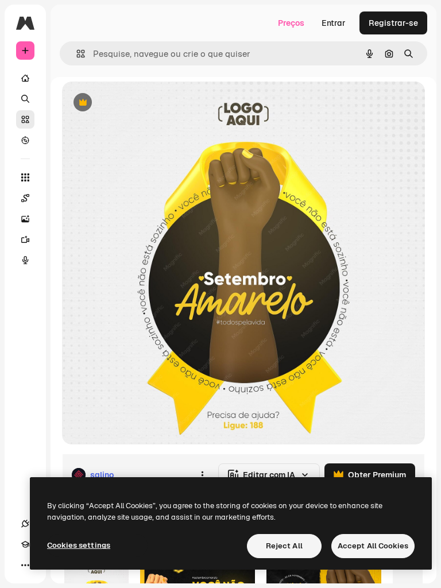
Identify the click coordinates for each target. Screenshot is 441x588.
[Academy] (25, 544)
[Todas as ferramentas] (25, 177)
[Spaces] (25, 198)
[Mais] (25, 565)
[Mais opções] (202, 474)
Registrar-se (393, 23)
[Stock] (25, 119)
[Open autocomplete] (76, 53)
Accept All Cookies (373, 546)
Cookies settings (78, 545)
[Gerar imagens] (25, 219)
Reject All (284, 546)
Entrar (334, 23)
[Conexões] (25, 523)
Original (135, 103)
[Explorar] (25, 140)
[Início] (25, 78)
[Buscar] (25, 99)
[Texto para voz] (25, 260)
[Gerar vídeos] (25, 239)
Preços (291, 23)
